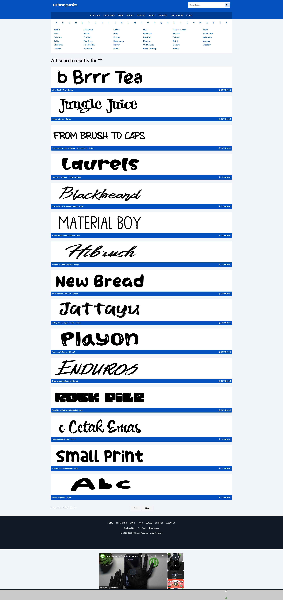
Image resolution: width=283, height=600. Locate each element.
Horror (116, 44)
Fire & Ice (88, 41)
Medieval (147, 33)
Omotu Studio (66, 265)
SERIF (120, 15)
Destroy (57, 48)
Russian (176, 33)
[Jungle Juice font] (141, 106)
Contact (159, 523)
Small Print (56, 468)
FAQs (140, 523)
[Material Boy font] (141, 222)
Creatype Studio (67, 323)
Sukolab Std (66, 381)
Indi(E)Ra (61, 497)
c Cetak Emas (57, 439)
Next (147, 508)
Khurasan (67, 294)
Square (176, 44)
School (176, 37)
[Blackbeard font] (141, 193)
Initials (116, 48)
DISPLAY (141, 15)
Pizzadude (69, 235)
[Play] (176, 575)
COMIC (189, 15)
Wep (64, 90)
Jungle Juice (56, 119)
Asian (56, 33)
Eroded (87, 37)
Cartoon (58, 37)
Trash (205, 29)
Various (206, 41)
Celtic (56, 41)
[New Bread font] (141, 281)
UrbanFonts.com (156, 533)
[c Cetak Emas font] (141, 426)
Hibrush (55, 265)
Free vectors (154, 528)
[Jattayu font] (141, 310)
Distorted (88, 29)
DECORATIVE (177, 15)
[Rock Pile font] (141, 397)
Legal (149, 523)
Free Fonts (121, 523)
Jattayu (55, 323)
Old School (148, 44)
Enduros (55, 381)
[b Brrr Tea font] (141, 77)
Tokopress (64, 352)
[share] (163, 555)
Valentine (207, 37)
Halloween (118, 41)
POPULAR (95, 15)
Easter (87, 33)
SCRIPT (130, 15)
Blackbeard (56, 206)
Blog (132, 523)
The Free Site (129, 528)
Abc (53, 497)
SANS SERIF (109, 15)
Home (110, 523)
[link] (102, 556)
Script (70, 90)
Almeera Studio (70, 206)
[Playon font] (141, 339)
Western (207, 44)
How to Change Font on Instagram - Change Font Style (131, 556)
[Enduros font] (141, 368)
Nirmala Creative (68, 177)
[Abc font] (141, 484)
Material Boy (57, 235)
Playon (55, 352)
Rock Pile (55, 410)
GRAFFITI (163, 15)
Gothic (116, 29)
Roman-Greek (179, 29)
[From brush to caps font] (141, 135)
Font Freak (142, 528)
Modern (146, 41)
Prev (135, 508)
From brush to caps (59, 148)
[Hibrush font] (141, 251)
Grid (115, 33)
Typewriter (208, 33)
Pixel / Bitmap (149, 48)
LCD (145, 29)
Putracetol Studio (69, 410)
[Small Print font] (141, 455)
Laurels (55, 177)
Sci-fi (175, 41)
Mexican (147, 37)
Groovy (116, 37)
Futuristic (88, 48)
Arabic (57, 29)
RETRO (152, 15)
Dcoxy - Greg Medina (78, 148)
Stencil (176, 48)
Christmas (58, 44)
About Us (170, 523)
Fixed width (89, 44)
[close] (226, 591)
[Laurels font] (141, 164)
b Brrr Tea (56, 90)
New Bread (56, 294)
